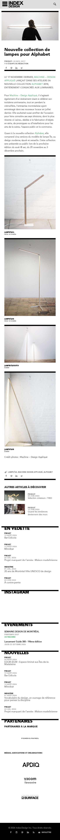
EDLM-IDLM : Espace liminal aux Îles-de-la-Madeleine (26, 663)
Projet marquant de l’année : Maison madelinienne (30, 560)
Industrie (8, 567)
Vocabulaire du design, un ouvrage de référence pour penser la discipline (29, 699)
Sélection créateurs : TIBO (40, 498)
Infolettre (46, 832)
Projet (7, 533)
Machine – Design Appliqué (23, 95)
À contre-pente (12, 582)
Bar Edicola (10, 538)
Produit (8, 61)
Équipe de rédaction (18, 64)
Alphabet (37, 84)
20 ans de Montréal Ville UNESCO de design (27, 571)
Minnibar (9, 549)
